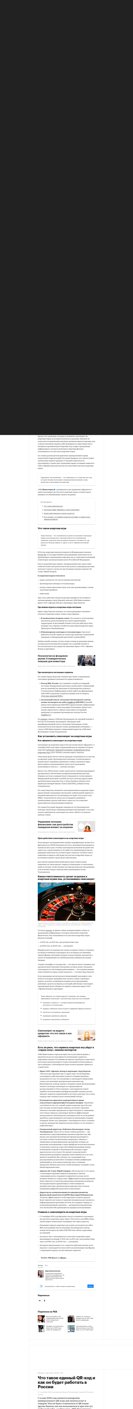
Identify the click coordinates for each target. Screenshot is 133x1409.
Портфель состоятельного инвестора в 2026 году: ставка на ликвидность (54, 1328)
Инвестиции (42, 666)
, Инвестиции (53, 832)
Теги (46, 1265)
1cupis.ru (71, 702)
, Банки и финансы (49, 1041)
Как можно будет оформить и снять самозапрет (62, 509)
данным (44, 719)
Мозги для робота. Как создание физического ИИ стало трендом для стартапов (54, 1319)
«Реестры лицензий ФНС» (52, 696)
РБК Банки (41, 1373)
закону (49, 930)
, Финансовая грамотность (66, 666)
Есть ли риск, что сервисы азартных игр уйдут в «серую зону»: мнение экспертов (67, 517)
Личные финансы (43, 832)
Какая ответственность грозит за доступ (59, 513)
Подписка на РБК (47, 1312)
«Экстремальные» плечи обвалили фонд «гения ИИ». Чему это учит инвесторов (85, 1328)
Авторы (40, 1265)
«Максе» (63, 1258)
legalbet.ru (46, 715)
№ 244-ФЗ (42, 555)
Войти (90, 1286)
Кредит (40, 1041)
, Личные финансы (52, 666)
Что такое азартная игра (53, 506)
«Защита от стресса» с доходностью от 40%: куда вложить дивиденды (84, 1318)
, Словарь (70, 1041)
